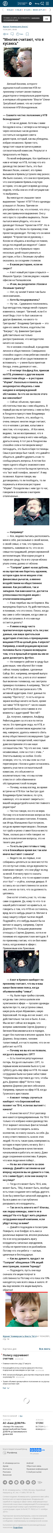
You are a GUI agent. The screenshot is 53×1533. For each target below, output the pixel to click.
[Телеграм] (5, 1482)
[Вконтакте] (11, 1482)
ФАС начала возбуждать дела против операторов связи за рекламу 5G (26, 1375)
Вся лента (44, 1348)
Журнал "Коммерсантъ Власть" (15, 26)
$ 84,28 (10, 10)
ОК (46, 18)
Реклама (7, 1472)
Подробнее (18, 1527)
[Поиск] (42, 3)
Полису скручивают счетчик (16, 1356)
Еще (4, 1388)
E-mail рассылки (34, 1472)
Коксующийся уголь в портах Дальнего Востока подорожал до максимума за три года (23, 1369)
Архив (5, 1466)
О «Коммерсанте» (11, 1463)
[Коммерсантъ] (5, 3)
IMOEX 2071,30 (39, 10)
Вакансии (7, 1475)
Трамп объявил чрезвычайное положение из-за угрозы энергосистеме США (26, 1382)
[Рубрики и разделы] (47, 3)
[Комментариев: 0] (12, 34)
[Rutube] (28, 1482)
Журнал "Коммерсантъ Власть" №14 (19, 1336)
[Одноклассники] (22, 1482)
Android (30, 1463)
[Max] (34, 1482)
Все (21, 1416)
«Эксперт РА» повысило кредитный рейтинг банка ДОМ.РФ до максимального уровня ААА (15, 1430)
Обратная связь (34, 1466)
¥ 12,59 (27, 10)
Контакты (7, 1469)
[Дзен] (16, 1482)
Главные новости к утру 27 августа (17, 1363)
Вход (37, 3)
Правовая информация (37, 1469)
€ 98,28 (18, 10)
